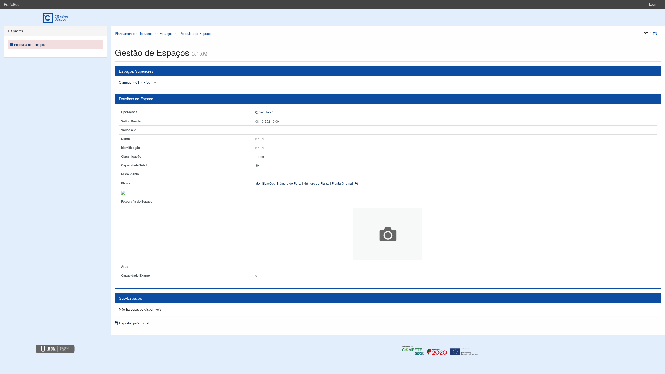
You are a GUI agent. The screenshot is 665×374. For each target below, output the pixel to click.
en (655, 33)
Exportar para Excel (133, 322)
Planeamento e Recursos (134, 33)
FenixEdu (11, 4)
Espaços (166, 33)
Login (653, 4)
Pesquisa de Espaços (195, 33)
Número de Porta (289, 183)
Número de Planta (316, 183)
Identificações (265, 183)
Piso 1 (148, 82)
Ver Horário (266, 112)
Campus (125, 82)
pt (646, 33)
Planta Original (342, 183)
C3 (137, 82)
